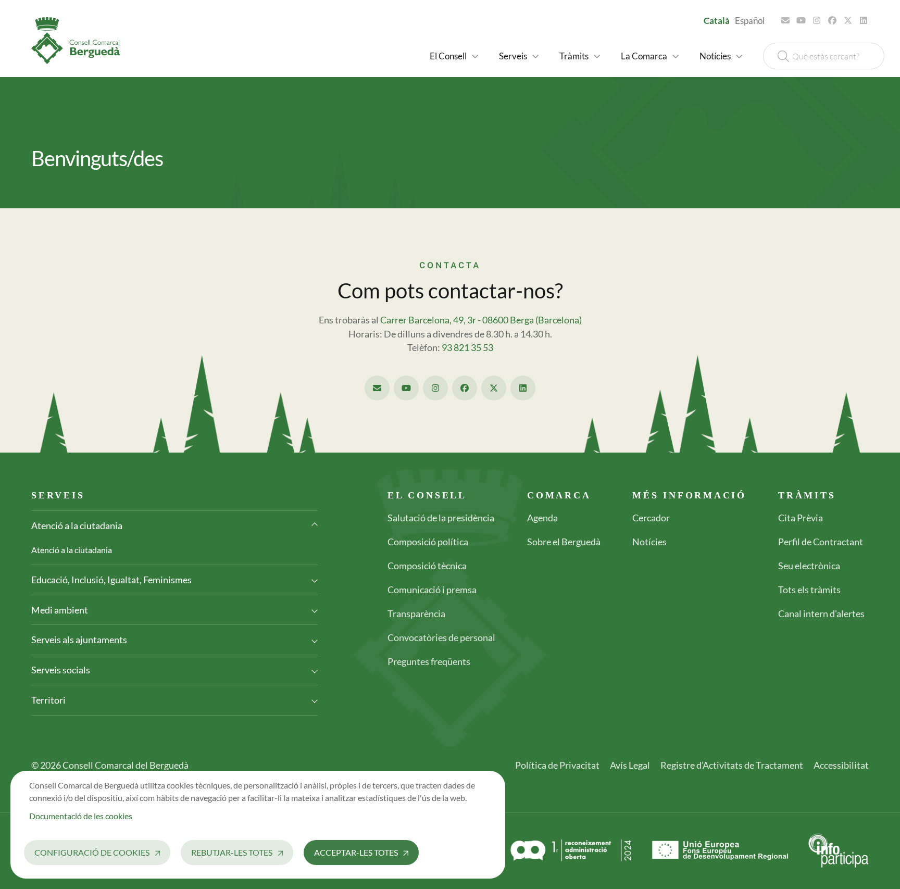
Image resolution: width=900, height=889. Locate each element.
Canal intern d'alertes (821, 613)
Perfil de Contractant (820, 541)
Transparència (416, 613)
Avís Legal (630, 765)
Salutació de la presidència (441, 517)
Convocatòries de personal (441, 637)
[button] (454, 56)
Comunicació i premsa (432, 589)
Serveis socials (60, 669)
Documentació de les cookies (80, 816)
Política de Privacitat (557, 765)
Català (717, 20)
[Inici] (79, 40)
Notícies (649, 541)
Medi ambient (59, 610)
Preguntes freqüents (429, 661)
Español (750, 20)
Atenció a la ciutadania (76, 525)
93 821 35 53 (467, 347)
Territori (48, 700)
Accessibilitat (841, 765)
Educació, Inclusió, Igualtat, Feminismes (111, 579)
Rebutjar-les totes (231, 852)
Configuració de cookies (91, 852)
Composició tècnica (427, 565)
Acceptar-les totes (356, 852)
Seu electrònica (809, 565)
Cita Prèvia (800, 517)
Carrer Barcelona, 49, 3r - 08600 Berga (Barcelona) (481, 320)
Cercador (651, 517)
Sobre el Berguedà (564, 541)
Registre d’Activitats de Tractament (731, 765)
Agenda (542, 517)
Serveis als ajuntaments (79, 639)
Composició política (428, 541)
